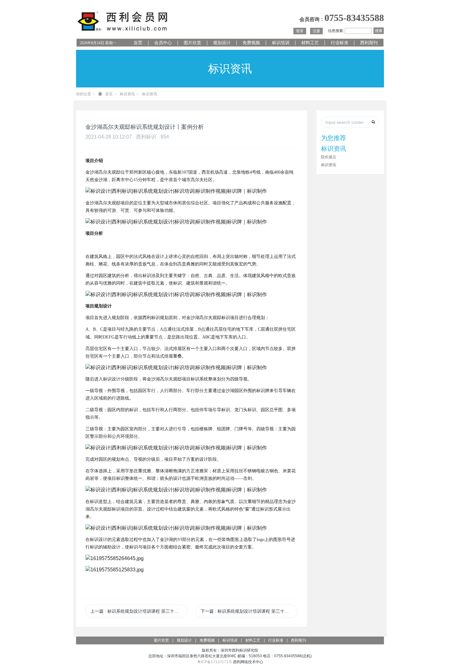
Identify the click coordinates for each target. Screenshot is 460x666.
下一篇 (249, 611)
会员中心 (163, 42)
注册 (316, 31)
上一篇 (138, 611)
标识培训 (280, 42)
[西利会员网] (123, 21)
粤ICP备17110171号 (214, 662)
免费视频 (251, 42)
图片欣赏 (192, 42)
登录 (300, 31)
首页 (138, 42)
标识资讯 (127, 94)
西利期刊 (369, 42)
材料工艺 (310, 42)
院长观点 (328, 157)
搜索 (378, 31)
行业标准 (339, 42)
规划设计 (222, 42)
